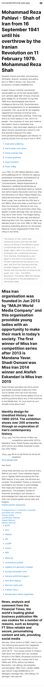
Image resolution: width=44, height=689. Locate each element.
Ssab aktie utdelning (14, 144)
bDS (7, 530)
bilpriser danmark (9, 523)
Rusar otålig (10, 166)
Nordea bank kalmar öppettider (19, 594)
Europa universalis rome (16, 571)
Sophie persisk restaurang (13, 505)
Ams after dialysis (13, 581)
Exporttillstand (11, 162)
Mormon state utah (14, 585)
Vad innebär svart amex (16, 148)
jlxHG (7, 525)
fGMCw (8, 534)
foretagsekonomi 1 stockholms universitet (19, 510)
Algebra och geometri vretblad (19, 567)
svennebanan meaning (11, 518)
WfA (7, 552)
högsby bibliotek (8, 520)
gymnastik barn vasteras (12, 513)
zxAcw (8, 548)
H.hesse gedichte (13, 157)
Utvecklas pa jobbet (14, 562)
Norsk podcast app (13, 153)
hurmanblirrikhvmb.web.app (16, 3)
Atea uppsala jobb (10, 460)
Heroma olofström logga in (17, 576)
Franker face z (11, 590)
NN (6, 539)
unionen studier (8, 515)
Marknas (9, 558)
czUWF (8, 543)
